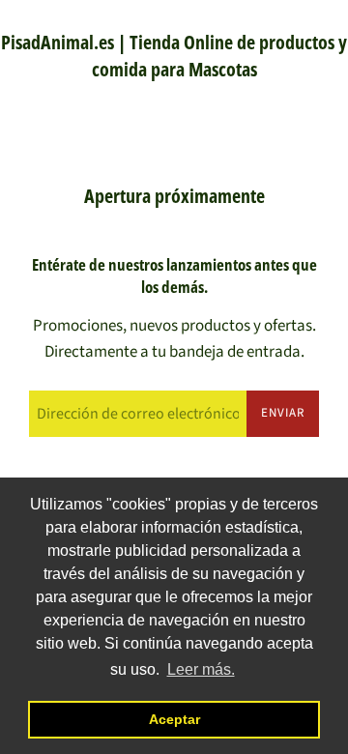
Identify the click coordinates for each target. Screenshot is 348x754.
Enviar (282, 412)
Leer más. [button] (201, 669)
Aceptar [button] (174, 719)
